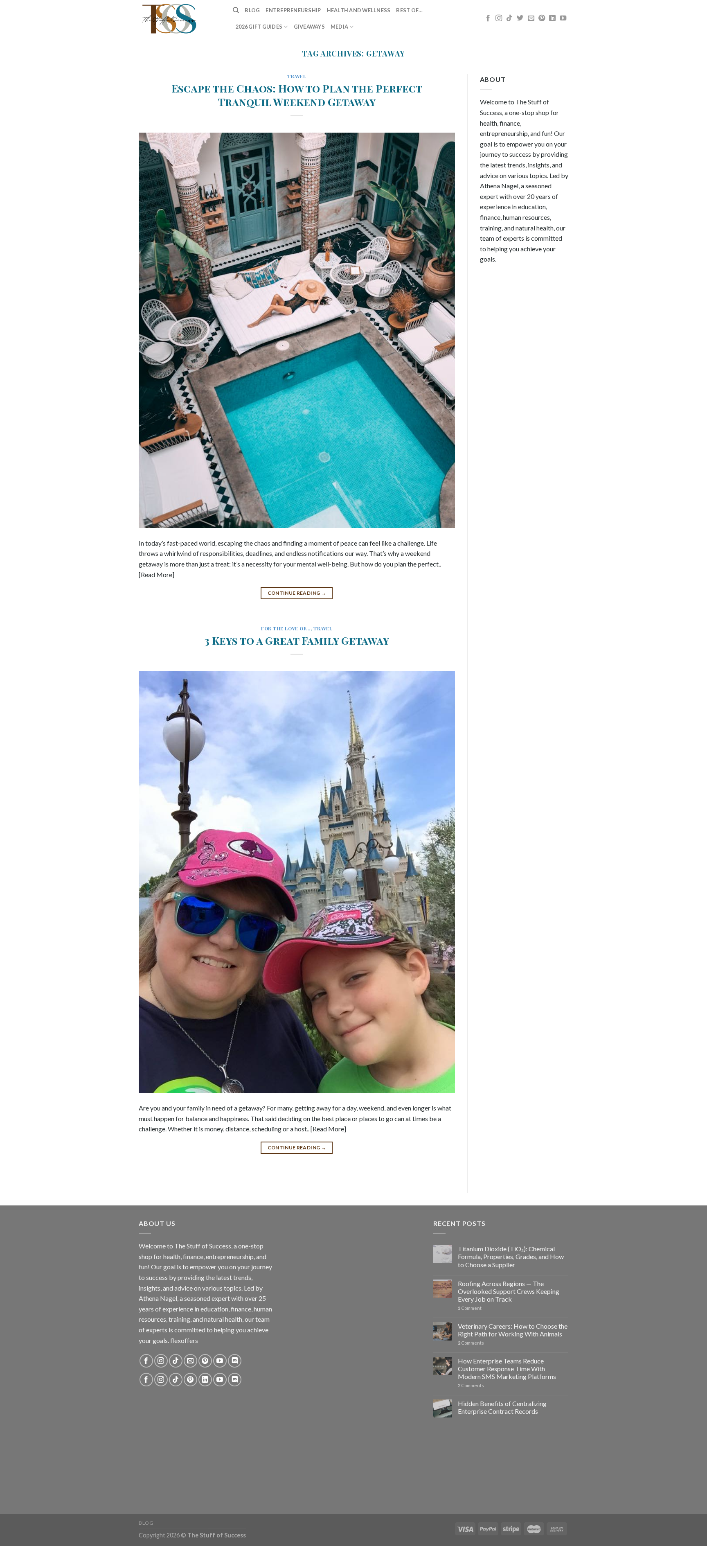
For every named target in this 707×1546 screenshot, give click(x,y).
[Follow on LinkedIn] (552, 18)
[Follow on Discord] (234, 1361)
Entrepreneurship (293, 10)
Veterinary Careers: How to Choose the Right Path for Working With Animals (512, 1330)
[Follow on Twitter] (520, 18)
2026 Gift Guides (259, 26)
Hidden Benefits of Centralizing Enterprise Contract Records (502, 1407)
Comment (470, 1308)
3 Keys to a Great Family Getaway (296, 640)
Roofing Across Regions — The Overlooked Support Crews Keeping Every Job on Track (508, 1291)
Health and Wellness (359, 10)
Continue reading (297, 593)
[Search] (236, 10)
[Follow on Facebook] (488, 18)
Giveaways (309, 26)
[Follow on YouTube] (563, 18)
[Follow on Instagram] (498, 18)
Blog (252, 10)
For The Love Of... (286, 628)
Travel (296, 76)
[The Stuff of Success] (180, 18)
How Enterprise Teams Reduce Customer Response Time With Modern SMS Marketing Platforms (507, 1368)
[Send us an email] (531, 18)
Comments (471, 1342)
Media (339, 26)
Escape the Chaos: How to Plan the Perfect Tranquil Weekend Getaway (296, 94)
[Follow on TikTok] (509, 18)
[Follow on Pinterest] (541, 18)
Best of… (409, 10)
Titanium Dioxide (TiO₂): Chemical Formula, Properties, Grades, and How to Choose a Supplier (511, 1256)
